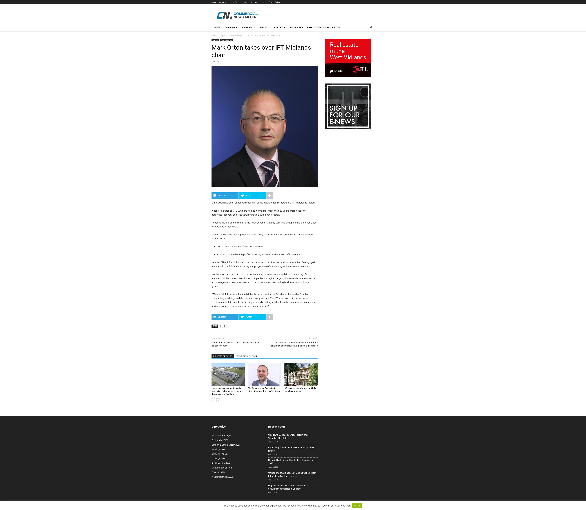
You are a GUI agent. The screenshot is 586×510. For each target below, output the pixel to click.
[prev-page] (213, 400)
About (214, 2)
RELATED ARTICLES (222, 356)
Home (217, 27)
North (214, 449)
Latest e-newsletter (258, 2)
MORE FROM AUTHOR (246, 356)
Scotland (247, 27)
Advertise (223, 2)
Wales (263, 27)
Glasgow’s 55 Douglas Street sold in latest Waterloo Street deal (288, 436)
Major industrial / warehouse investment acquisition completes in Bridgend (288, 487)
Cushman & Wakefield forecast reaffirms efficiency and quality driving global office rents (294, 344)
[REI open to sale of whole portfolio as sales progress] (301, 374)
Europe (278, 27)
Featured (216, 440)
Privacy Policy (274, 2)
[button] (370, 27)
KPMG (222, 326)
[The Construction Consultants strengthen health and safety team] (264, 374)
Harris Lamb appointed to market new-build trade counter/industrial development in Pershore (227, 391)
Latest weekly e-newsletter (323, 27)
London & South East (222, 444)
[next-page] (218, 400)
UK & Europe (218, 467)
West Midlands (235, 35)
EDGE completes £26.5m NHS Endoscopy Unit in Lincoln (291, 449)
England (223, 35)
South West (217, 463)
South (214, 458)
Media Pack (234, 2)
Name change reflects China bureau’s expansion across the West (236, 344)
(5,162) (222, 435)
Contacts (244, 2)
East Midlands (219, 435)
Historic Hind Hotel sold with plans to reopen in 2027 (290, 462)
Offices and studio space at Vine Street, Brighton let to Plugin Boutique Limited (292, 474)
